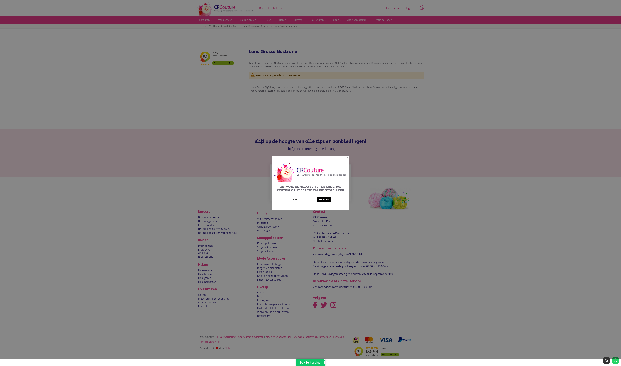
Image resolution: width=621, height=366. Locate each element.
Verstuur (324, 199)
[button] (606, 360)
